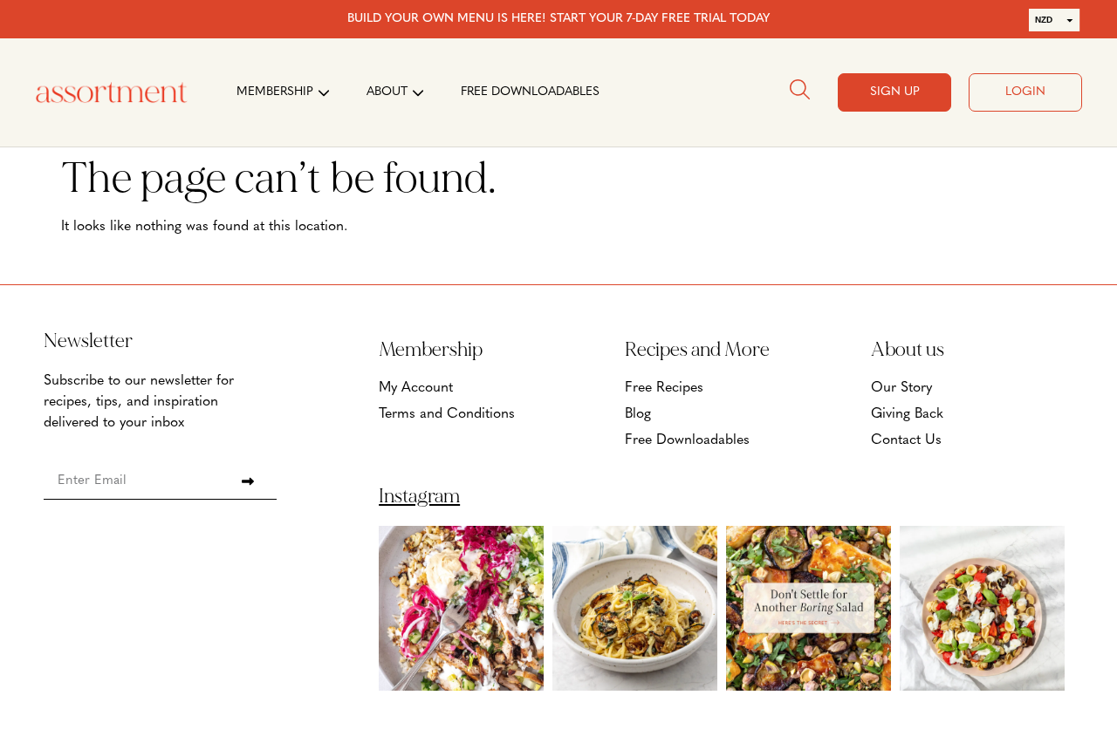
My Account (416, 388)
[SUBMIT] (247, 481)
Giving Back (907, 414)
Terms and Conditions (447, 414)
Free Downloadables (687, 440)
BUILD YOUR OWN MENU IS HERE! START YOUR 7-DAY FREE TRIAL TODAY (558, 18)
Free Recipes (664, 388)
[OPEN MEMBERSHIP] (324, 92)
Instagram (419, 496)
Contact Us (906, 440)
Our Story (901, 388)
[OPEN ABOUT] (418, 92)
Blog (638, 414)
